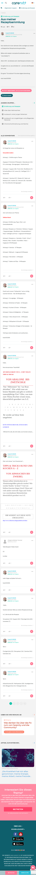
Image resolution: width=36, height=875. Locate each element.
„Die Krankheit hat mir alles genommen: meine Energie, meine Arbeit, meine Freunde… (16, 773)
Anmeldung (25, 873)
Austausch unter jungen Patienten (15, 114)
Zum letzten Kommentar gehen (26, 135)
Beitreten (18, 809)
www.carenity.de (15, 855)
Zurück (4, 12)
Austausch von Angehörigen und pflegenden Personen (19, 119)
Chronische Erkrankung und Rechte (16, 124)
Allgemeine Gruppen (11, 8)
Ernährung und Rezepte (28, 8)
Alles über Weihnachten (12, 110)
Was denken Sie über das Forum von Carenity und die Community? (18, 725)
